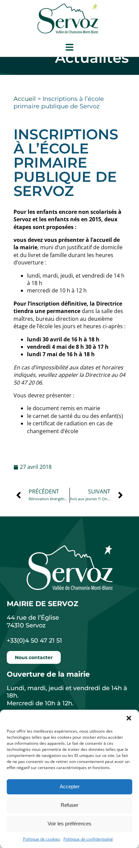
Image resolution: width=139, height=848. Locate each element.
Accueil (24, 99)
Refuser (69, 805)
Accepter (70, 786)
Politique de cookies (41, 839)
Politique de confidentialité (88, 839)
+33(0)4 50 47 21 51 (34, 640)
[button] (129, 718)
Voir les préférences (69, 823)
